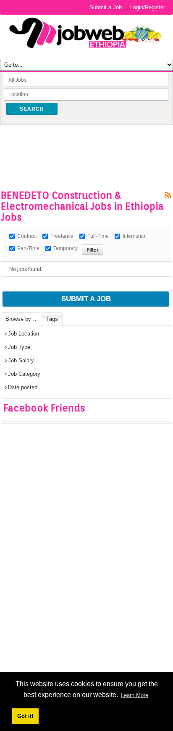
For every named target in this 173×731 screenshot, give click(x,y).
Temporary (65, 248)
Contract (27, 236)
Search (32, 109)
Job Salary (21, 360)
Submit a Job (105, 7)
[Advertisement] (87, 143)
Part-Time (28, 248)
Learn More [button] (134, 695)
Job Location (23, 333)
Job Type (19, 347)
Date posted (22, 387)
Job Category (24, 374)
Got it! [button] (25, 716)
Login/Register (147, 7)
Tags (52, 319)
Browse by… (21, 319)
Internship (134, 236)
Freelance (61, 236)
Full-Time (98, 236)
